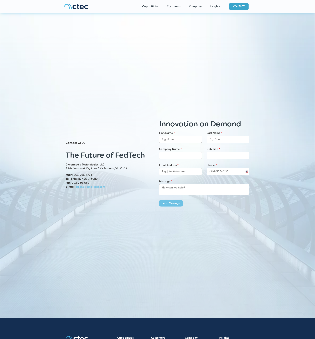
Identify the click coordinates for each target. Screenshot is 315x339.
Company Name (170, 149)
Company (195, 6)
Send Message (171, 203)
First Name (167, 133)
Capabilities (150, 6)
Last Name (214, 133)
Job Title (213, 149)
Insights (215, 6)
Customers (174, 6)
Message (165, 181)
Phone (212, 165)
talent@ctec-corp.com (90, 186)
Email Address (168, 165)
